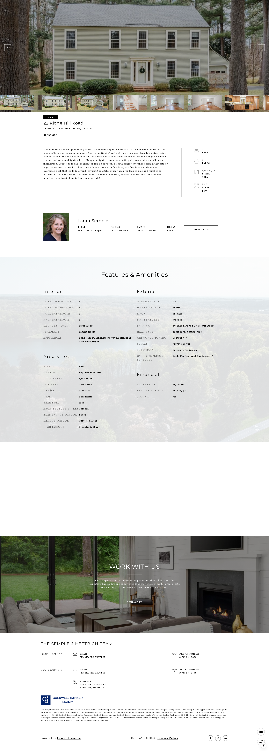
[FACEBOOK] (210, 738)
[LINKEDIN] (225, 738)
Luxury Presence (69, 738)
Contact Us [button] (134, 602)
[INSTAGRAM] (218, 738)
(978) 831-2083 (188, 657)
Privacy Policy (167, 738)
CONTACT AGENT (201, 229)
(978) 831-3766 (119, 230)
